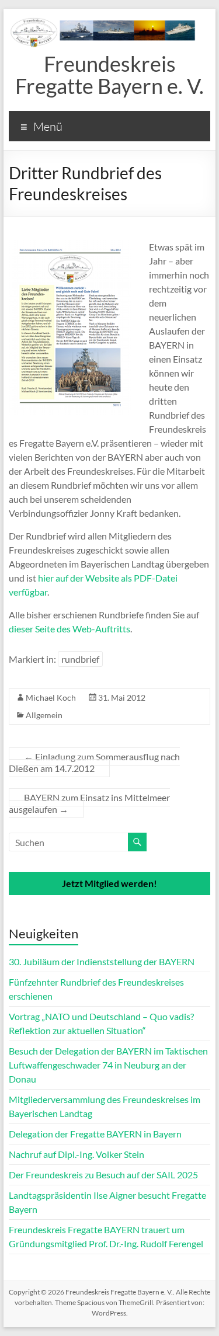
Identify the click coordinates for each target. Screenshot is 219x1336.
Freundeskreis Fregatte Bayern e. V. (109, 75)
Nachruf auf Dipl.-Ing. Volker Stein (76, 1154)
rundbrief (80, 658)
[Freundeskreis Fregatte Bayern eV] (109, 23)
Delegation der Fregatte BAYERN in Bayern (95, 1133)
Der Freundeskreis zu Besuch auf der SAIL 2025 (103, 1174)
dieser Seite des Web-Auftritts (69, 628)
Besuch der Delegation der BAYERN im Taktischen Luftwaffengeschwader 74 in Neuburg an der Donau (108, 1064)
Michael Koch (51, 697)
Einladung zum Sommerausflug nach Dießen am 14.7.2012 (94, 762)
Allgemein (44, 715)
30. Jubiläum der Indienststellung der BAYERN (101, 961)
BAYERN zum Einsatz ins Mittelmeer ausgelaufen (89, 803)
